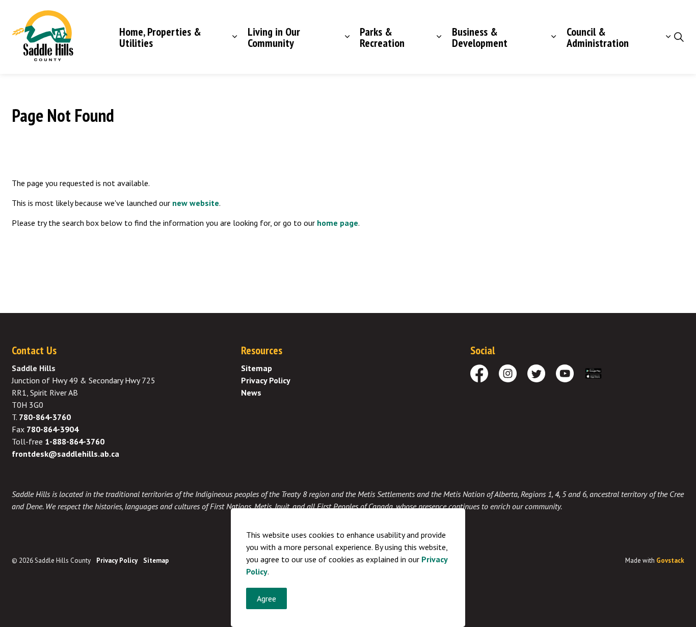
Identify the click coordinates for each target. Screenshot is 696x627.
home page (337, 223)
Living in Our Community (274, 37)
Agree (266, 598)
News (251, 392)
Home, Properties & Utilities (160, 37)
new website (195, 203)
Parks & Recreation (382, 37)
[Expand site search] (678, 37)
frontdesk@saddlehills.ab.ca (65, 454)
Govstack (670, 560)
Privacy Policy (265, 380)
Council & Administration (598, 37)
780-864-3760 (45, 417)
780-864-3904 (52, 429)
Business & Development (479, 37)
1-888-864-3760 (74, 441)
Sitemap (256, 368)
